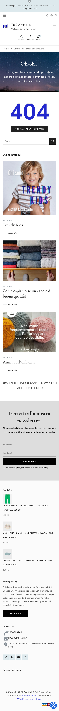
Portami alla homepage (29, 129)
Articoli (7, 220)
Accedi (30, 40)
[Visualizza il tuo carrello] (38, 37)
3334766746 (15, 632)
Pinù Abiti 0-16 (21, 25)
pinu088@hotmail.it (17, 637)
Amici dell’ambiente (19, 362)
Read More (15, 613)
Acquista (13, 233)
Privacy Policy (35, 699)
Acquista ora (30, 8)
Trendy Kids (13, 224)
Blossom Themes (29, 695)
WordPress (22, 699)
